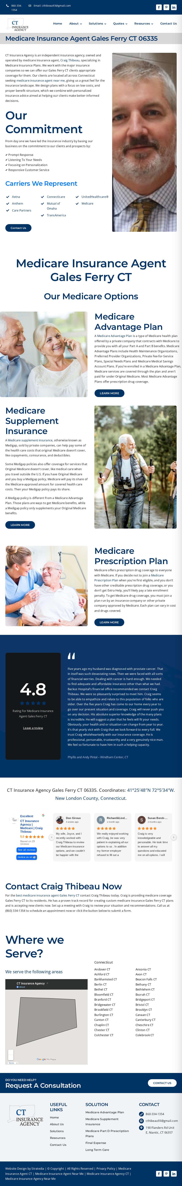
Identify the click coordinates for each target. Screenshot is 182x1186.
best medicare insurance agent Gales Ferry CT (47, 895)
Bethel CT (100, 989)
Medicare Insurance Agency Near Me (30, 1179)
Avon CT (141, 974)
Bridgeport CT (145, 1000)
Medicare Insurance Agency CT (107, 1174)
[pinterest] (166, 7)
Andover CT (102, 969)
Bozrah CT (143, 995)
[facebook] (159, 7)
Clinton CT (143, 1030)
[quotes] (24, 1103)
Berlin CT (100, 984)
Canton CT (101, 1020)
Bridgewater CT (104, 1005)
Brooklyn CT (144, 1010)
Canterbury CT (146, 1020)
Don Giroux (73, 818)
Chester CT (101, 1030)
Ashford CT (101, 974)
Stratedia (37, 1169)
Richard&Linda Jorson (118, 818)
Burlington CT (103, 1015)
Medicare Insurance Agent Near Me (59, 1174)
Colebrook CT (145, 1035)
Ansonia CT (143, 969)
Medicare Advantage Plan (114, 336)
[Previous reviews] (52, 837)
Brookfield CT (103, 1010)
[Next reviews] (174, 837)
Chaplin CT (101, 1025)
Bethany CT (143, 984)
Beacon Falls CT (146, 979)
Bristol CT (142, 1005)
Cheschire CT (145, 1025)
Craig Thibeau (69, 60)
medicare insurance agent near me (41, 80)
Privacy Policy (105, 1169)
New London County (76, 798)
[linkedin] (174, 7)
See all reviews (27, 849)
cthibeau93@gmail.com (56, 5)
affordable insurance (111, 684)
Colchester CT (103, 1035)
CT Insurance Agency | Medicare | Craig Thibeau (31, 826)
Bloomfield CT (103, 995)
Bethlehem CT (145, 989)
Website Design (16, 1169)
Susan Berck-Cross (158, 818)
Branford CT (102, 1000)
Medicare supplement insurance (30, 440)
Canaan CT (143, 1015)
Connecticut (112, 798)
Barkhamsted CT (105, 979)
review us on (25, 857)
